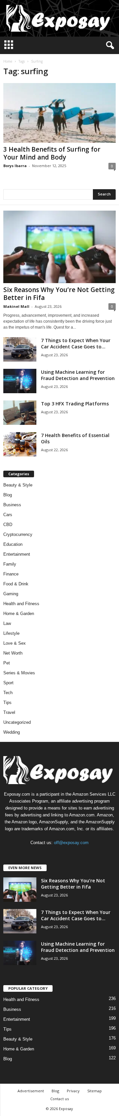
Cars (7, 514)
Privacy (73, 1090)
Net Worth (12, 653)
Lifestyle (11, 633)
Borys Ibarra (15, 165)
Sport (8, 682)
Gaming (10, 593)
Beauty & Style (17, 485)
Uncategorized (17, 722)
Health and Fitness (21, 603)
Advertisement (31, 1090)
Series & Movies (19, 672)
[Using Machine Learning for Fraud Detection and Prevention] (19, 381)
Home (7, 61)
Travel (9, 712)
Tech (8, 692)
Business (12, 504)
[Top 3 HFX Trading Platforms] (19, 412)
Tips (7, 702)
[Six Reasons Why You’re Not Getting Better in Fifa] (59, 247)
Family (9, 564)
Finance (11, 574)
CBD (7, 524)
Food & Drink (15, 583)
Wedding (11, 732)
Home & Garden (18, 613)
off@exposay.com (71, 842)
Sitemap (94, 1090)
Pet (6, 663)
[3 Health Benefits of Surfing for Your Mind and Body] (59, 113)
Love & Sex (14, 643)
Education (12, 544)
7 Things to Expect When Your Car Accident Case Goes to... (75, 343)
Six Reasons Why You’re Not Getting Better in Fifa (59, 293)
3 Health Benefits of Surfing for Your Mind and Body (51, 153)
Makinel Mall (16, 306)
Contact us (59, 1098)
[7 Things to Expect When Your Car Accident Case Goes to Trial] (19, 349)
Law (7, 623)
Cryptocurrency (17, 534)
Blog (7, 494)
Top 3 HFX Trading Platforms (75, 403)
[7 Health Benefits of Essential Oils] (19, 444)
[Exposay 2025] (59, 18)
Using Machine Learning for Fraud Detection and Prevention (78, 375)
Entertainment (16, 554)
